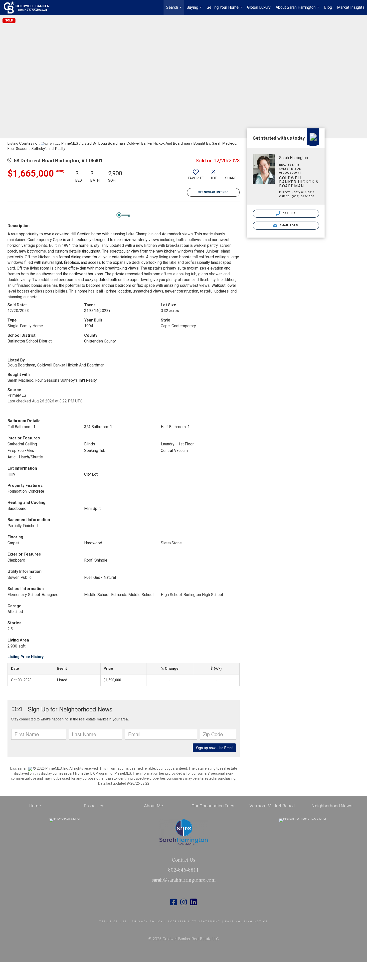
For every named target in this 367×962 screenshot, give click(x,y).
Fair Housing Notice (246, 921)
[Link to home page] (29, 7)
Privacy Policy (147, 921)
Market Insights (351, 7)
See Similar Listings (213, 192)
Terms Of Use (113, 921)
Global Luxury (259, 7)
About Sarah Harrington (298, 10)
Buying (194, 10)
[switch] (195, 176)
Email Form (288, 225)
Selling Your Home (225, 10)
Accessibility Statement (194, 921)
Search (174, 10)
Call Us (289, 213)
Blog (328, 7)
